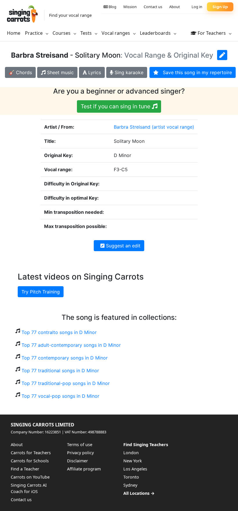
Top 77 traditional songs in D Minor (60, 370)
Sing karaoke (128, 72)
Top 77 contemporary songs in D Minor (64, 358)
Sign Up (220, 7)
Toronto (131, 477)
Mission (130, 6)
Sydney (130, 485)
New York (132, 460)
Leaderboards (156, 33)
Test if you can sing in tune (116, 106)
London (131, 452)
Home (13, 33)
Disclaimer (77, 460)
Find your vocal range (70, 15)
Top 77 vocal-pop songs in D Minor (60, 396)
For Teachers (211, 33)
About (174, 6)
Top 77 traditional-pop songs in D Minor (65, 383)
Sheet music (60, 72)
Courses (62, 33)
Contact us (153, 6)
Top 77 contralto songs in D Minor (59, 332)
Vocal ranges (116, 33)
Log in (197, 6)
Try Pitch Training (40, 292)
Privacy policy (80, 452)
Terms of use (79, 444)
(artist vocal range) (173, 127)
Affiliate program (84, 469)
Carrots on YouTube (30, 477)
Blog (112, 6)
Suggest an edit (122, 246)
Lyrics (94, 72)
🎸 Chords (20, 72)
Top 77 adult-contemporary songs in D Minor (71, 345)
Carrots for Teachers (31, 452)
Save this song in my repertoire (195, 72)
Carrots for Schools (30, 460)
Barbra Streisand (132, 127)
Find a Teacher (25, 469)
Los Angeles (135, 469)
